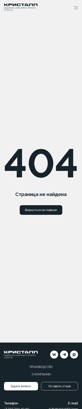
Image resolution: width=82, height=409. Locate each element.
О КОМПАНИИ (41, 374)
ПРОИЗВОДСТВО (41, 367)
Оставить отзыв (59, 386)
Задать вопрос (21, 386)
